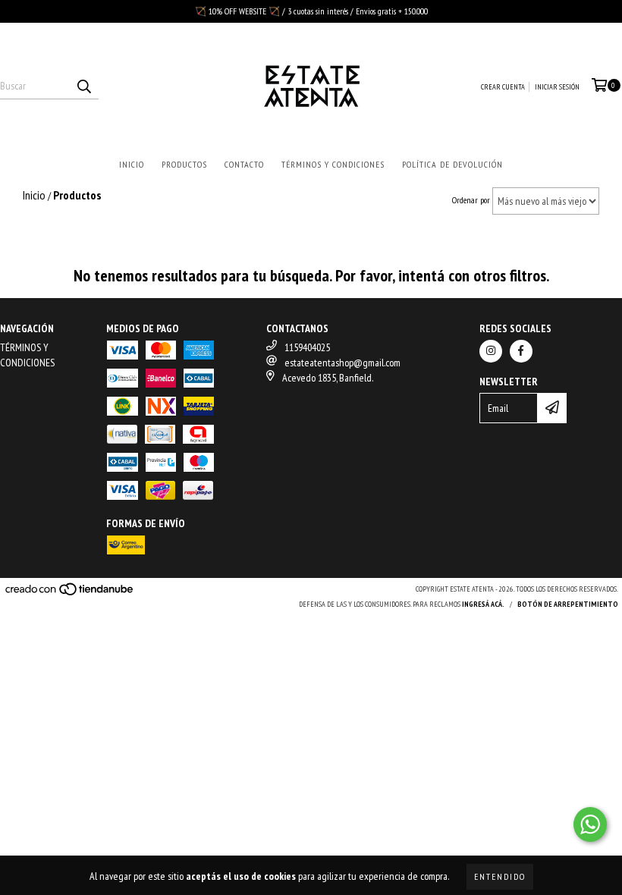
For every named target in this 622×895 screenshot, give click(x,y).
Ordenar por (471, 200)
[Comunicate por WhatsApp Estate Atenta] (590, 824)
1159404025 (307, 347)
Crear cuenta (503, 87)
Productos (184, 164)
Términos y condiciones (333, 164)
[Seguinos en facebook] (521, 351)
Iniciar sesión (557, 87)
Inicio (131, 164)
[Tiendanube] (70, 593)
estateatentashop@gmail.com (342, 362)
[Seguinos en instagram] (490, 351)
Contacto (244, 164)
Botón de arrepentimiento (567, 604)
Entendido (500, 876)
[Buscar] (83, 85)
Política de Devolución (452, 164)
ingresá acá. (483, 604)
